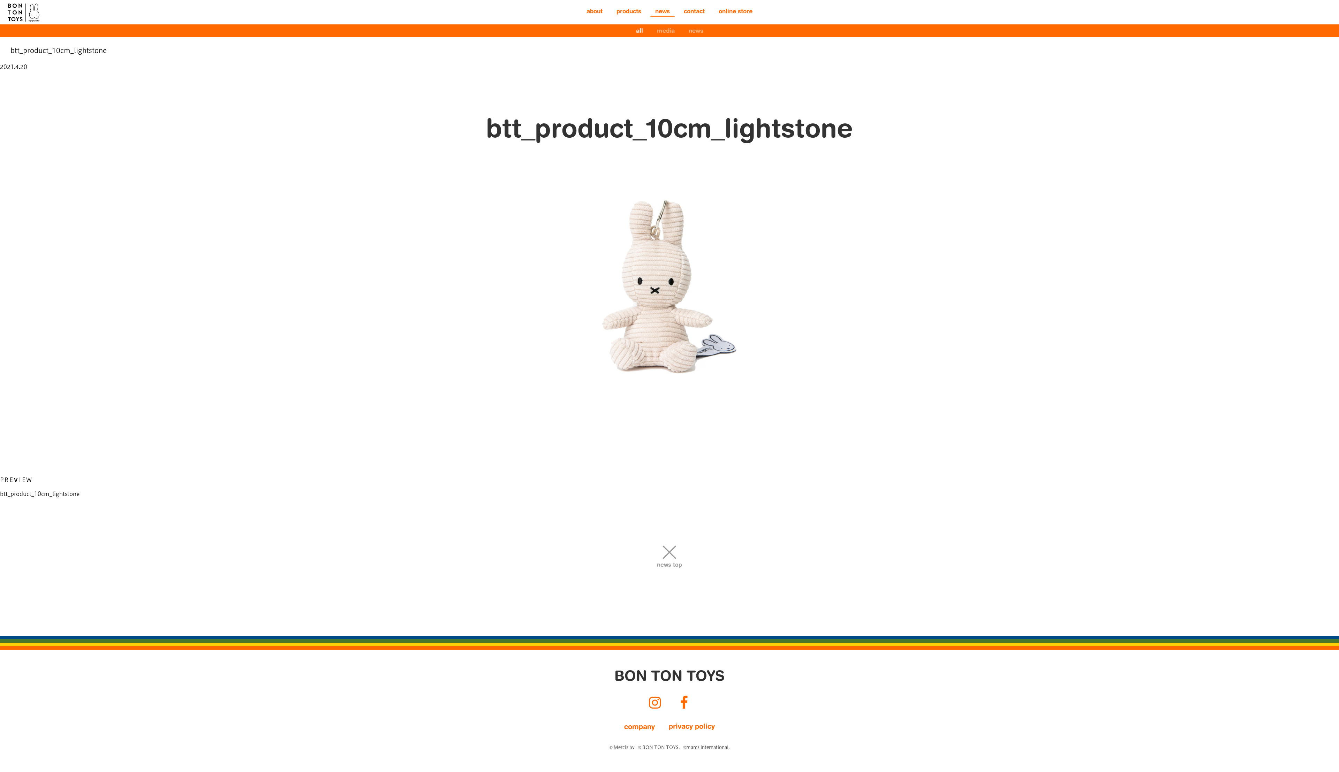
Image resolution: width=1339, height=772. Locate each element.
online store (735, 12)
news (662, 12)
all (639, 32)
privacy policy (692, 727)
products (628, 12)
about (595, 12)
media (666, 32)
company (639, 727)
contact (694, 12)
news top (669, 565)
